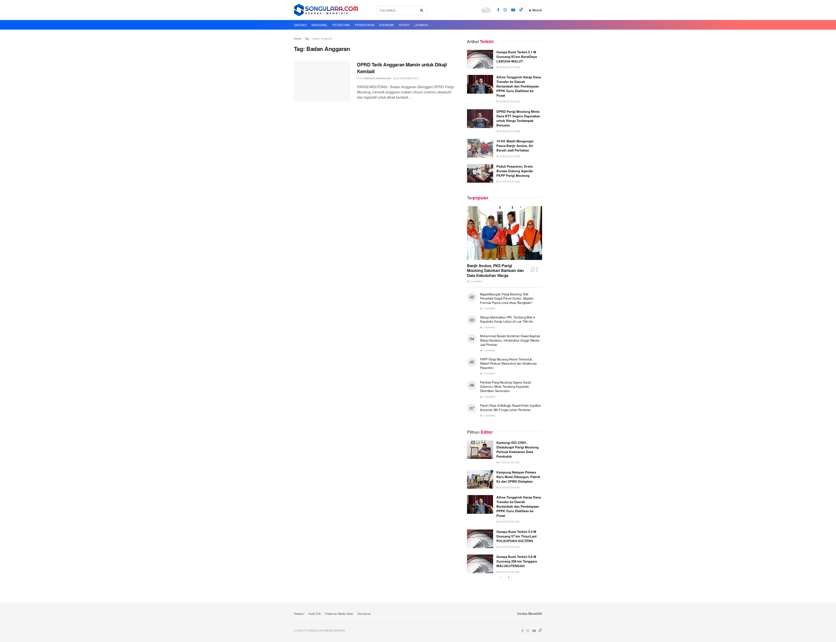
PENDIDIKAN (364, 25)
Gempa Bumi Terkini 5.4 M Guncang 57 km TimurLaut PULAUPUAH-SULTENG (516, 536)
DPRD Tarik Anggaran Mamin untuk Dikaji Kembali (402, 68)
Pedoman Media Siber (339, 614)
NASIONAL (320, 25)
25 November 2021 (407, 78)
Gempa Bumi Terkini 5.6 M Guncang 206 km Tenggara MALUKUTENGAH (516, 561)
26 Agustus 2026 (509, 487)
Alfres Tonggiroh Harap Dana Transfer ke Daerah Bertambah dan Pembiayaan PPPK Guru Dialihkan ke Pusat (518, 86)
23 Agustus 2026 (509, 546)
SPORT (404, 25)
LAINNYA (421, 25)
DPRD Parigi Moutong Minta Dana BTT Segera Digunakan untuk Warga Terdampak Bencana (518, 118)
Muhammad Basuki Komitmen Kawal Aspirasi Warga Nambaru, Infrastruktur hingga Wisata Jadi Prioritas (510, 340)
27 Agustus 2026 (509, 462)
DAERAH (300, 25)
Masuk (536, 10)
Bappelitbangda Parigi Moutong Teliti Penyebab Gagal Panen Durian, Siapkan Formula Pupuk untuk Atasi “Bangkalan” (507, 298)
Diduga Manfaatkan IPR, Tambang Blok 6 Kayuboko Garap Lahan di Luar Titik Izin (507, 319)
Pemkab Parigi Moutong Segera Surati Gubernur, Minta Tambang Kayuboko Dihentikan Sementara (505, 386)
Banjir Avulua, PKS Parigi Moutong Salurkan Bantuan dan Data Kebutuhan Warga (495, 270)
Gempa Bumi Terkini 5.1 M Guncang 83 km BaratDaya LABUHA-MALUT (516, 57)
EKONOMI (386, 25)
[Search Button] (422, 10)
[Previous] (500, 577)
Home (297, 38)
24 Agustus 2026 (509, 571)
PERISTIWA (341, 25)
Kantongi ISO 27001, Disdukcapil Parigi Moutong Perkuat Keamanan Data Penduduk (517, 449)
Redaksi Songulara (377, 78)
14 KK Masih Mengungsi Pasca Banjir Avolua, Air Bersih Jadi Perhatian (514, 146)
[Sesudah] (508, 577)
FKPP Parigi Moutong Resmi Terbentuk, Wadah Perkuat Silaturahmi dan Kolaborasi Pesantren (508, 363)
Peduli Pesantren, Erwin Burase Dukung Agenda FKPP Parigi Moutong (514, 171)
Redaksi (299, 614)
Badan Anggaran (322, 38)
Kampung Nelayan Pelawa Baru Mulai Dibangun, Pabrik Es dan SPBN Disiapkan (518, 477)
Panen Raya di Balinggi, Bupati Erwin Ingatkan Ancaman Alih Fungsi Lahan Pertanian (510, 407)
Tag (307, 38)
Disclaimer (364, 614)
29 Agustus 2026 (509, 521)
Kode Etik (314, 614)
